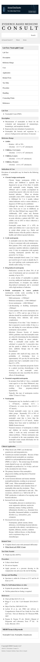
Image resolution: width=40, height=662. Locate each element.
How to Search (23, 651)
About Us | (4, 648)
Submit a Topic (15, 651)
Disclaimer (9, 648)
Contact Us (16, 648)
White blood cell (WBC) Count (15, 547)
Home (25, 40)
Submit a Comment (6, 651)
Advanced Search (7, 40)
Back (18, 40)
